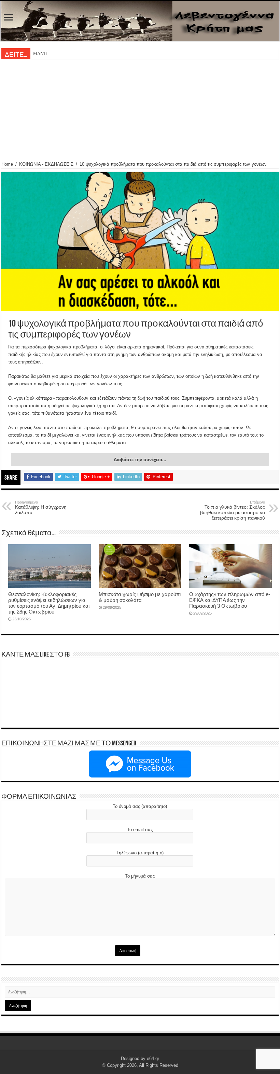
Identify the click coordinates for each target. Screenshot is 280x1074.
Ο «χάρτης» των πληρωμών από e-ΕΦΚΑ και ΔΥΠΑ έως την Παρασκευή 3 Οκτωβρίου (229, 600)
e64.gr (153, 1058)
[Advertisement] (140, 110)
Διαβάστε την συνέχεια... (140, 459)
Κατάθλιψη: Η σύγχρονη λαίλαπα (41, 507)
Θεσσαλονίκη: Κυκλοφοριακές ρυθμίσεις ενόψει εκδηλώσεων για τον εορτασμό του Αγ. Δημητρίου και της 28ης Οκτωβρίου (48, 603)
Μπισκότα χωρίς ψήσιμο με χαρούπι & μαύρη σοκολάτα (140, 597)
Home (7, 164)
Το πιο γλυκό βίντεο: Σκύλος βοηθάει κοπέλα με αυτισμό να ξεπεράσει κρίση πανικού (232, 510)
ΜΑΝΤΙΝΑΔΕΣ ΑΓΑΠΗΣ (56, 53)
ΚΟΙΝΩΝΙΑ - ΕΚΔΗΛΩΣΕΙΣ (46, 164)
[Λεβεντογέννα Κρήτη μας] (140, 21)
